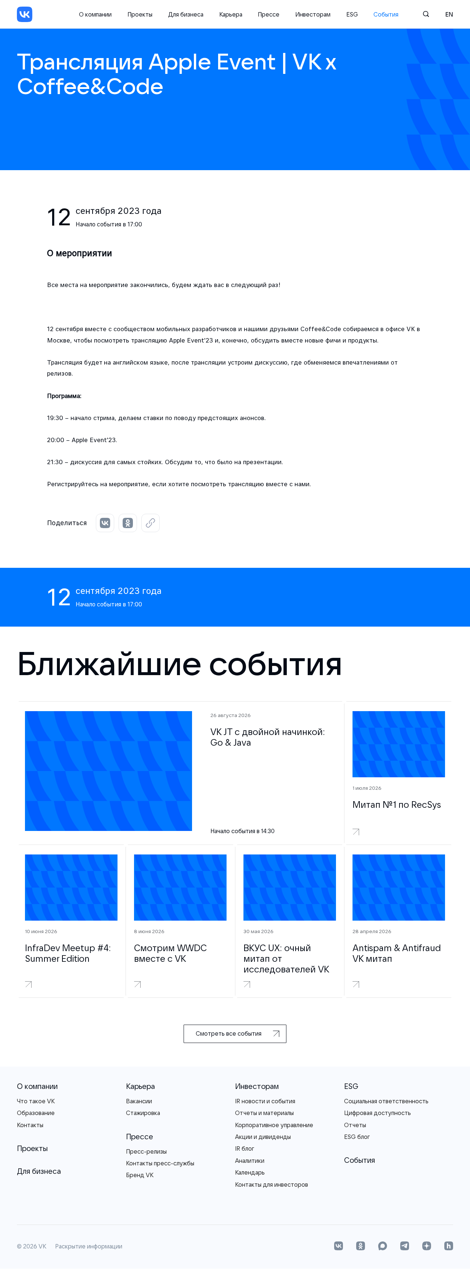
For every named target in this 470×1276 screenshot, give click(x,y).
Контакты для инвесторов (271, 1184)
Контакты (30, 1125)
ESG (352, 14)
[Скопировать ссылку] (150, 523)
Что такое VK (36, 1101)
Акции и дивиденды (263, 1136)
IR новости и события (265, 1101)
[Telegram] (404, 1246)
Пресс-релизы (146, 1151)
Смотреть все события (228, 1033)
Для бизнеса (185, 14)
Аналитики (249, 1160)
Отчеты (355, 1125)
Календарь (250, 1172)
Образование (36, 1112)
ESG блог (357, 1136)
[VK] (24, 14)
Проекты (139, 14)
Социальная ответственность (386, 1101)
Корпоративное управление (274, 1125)
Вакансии (139, 1101)
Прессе (268, 14)
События (385, 14)
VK (42, 1246)
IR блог (244, 1148)
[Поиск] (426, 14)
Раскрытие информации (88, 1246)
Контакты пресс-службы (160, 1163)
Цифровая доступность (377, 1112)
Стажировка (143, 1112)
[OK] (360, 1246)
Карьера (230, 14)
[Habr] (448, 1246)
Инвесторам (312, 14)
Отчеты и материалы (264, 1112)
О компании (95, 14)
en (449, 14)
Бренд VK (139, 1175)
